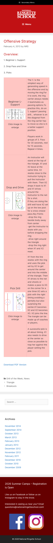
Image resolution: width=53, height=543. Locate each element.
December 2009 (13, 467)
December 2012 (13, 448)
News (27, 378)
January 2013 (11, 445)
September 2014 (13, 430)
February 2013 (12, 441)
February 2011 (12, 456)
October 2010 (11, 463)
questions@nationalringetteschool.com (24, 507)
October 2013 (11, 433)
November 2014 (13, 426)
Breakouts (12, 386)
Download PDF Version (15, 364)
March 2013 (11, 437)
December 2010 (13, 460)
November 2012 (13, 452)
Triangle (10, 382)
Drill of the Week (15, 378)
